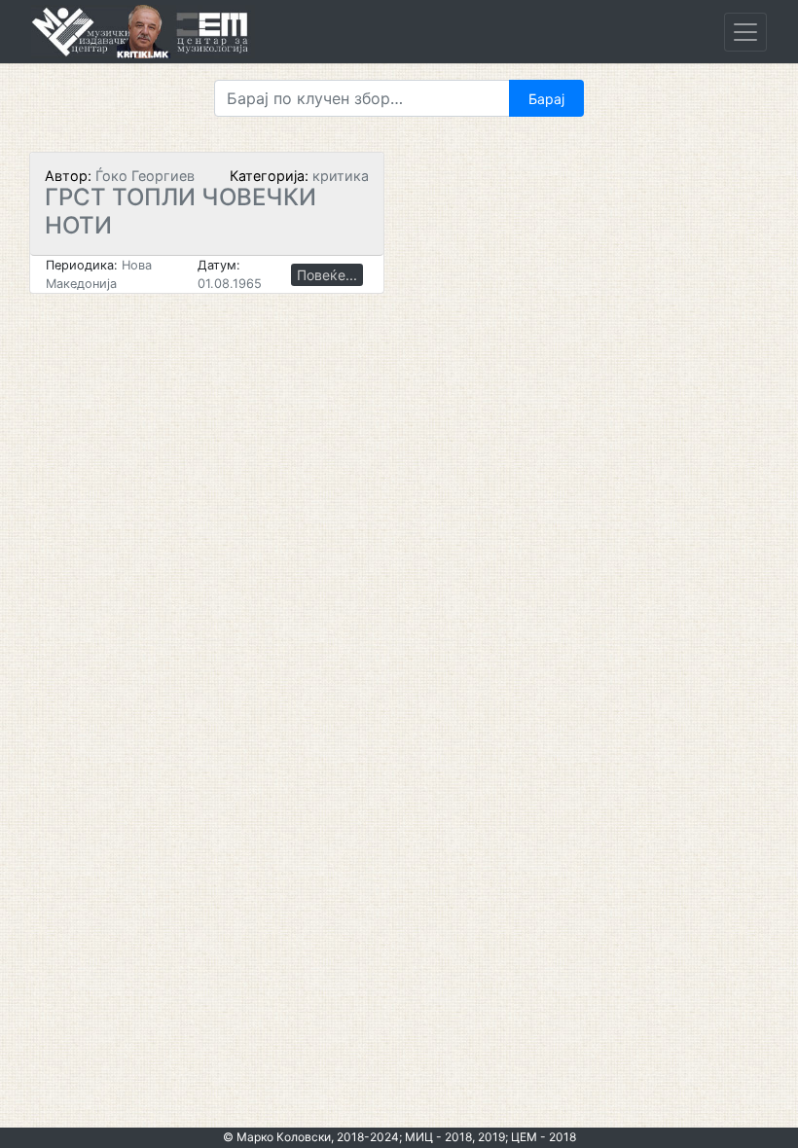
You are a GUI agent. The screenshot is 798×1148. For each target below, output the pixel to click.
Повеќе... (327, 275)
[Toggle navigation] (745, 32)
